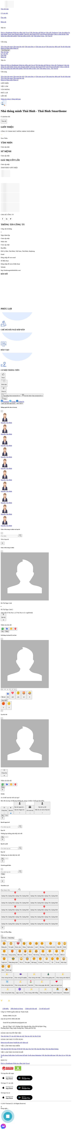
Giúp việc (48, 32)
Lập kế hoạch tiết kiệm (46, 34)
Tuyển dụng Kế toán (21, 1055)
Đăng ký (15, 48)
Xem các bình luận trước (8, 403)
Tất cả (3, 697)
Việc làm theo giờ (35, 32)
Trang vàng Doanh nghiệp (15, 34)
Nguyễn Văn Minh (6, 422)
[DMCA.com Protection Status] (18, 1070)
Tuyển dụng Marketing (34, 1055)
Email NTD (35, 34)
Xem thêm (4, 700)
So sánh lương (9, 67)
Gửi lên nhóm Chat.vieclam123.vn (33, 395)
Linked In (21, 401)
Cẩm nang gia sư (40, 46)
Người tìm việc (17, 1042)
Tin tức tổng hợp (65, 46)
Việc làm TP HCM (16, 1049)
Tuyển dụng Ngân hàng (8, 1055)
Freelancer (55, 32)
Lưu (7, 815)
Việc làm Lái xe (60, 1055)
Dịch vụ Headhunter (7, 32)
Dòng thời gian (16, 99)
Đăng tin (3, 48)
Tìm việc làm (5, 9)
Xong (3, 874)
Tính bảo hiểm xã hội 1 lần (25, 36)
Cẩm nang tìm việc (18, 46)
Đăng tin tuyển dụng (7, 1042)
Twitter (13, 401)
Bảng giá (3, 22)
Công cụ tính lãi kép (60, 34)
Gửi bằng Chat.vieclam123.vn (12, 395)
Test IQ (50, 36)
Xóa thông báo (5, 50)
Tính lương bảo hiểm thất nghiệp (13, 68)
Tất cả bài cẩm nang (7, 46)
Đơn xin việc (20, 1036)
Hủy (3, 631)
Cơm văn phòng (63, 32)
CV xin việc (4, 13)
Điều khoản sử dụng (16, 1008)
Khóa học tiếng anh (25, 65)
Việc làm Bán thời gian (48, 1055)
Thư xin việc (28, 1036)
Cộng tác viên (28, 34)
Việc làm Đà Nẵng (39, 1049)
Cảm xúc (4, 938)
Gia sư (28, 32)
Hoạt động (11, 938)
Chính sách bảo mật (31, 1008)
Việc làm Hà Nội (6, 1049)
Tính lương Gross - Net (41, 36)
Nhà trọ (43, 32)
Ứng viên (3, 17)
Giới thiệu (5, 1008)
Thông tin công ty (6, 99)
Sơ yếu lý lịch (37, 1036)
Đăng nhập (9, 48)
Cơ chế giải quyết (44, 1008)
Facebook (6, 401)
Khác (5, 399)
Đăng (7, 631)
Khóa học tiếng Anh (19, 32)
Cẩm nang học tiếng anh (53, 46)
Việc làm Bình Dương (51, 1049)
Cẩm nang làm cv (30, 46)
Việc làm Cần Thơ (28, 1049)
